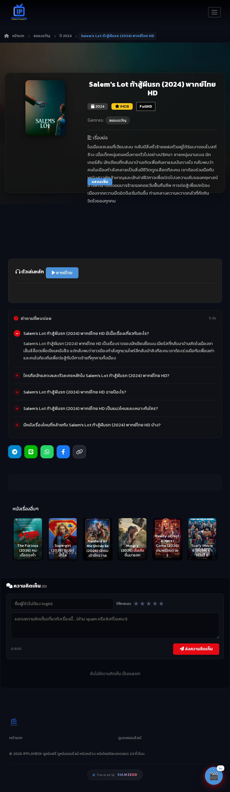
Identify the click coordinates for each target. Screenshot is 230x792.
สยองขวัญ (42, 36)
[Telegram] (14, 451)
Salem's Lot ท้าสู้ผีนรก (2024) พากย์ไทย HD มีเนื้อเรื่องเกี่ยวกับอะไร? (86, 333)
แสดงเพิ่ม (100, 181)
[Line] (30, 451)
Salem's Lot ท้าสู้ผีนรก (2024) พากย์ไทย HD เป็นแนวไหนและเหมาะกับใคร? (90, 408)
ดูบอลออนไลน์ (129, 738)
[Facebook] (63, 451)
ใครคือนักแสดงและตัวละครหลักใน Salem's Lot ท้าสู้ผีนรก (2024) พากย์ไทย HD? (96, 375)
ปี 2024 (66, 36)
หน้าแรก (18, 36)
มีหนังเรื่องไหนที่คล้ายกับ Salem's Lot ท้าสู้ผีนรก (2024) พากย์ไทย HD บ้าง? (92, 425)
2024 (99, 106)
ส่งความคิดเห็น (198, 648)
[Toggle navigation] (214, 12)
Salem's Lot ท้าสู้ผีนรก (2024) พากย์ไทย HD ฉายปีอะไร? (74, 392)
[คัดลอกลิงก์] (79, 451)
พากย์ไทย (63, 273)
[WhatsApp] (47, 451)
